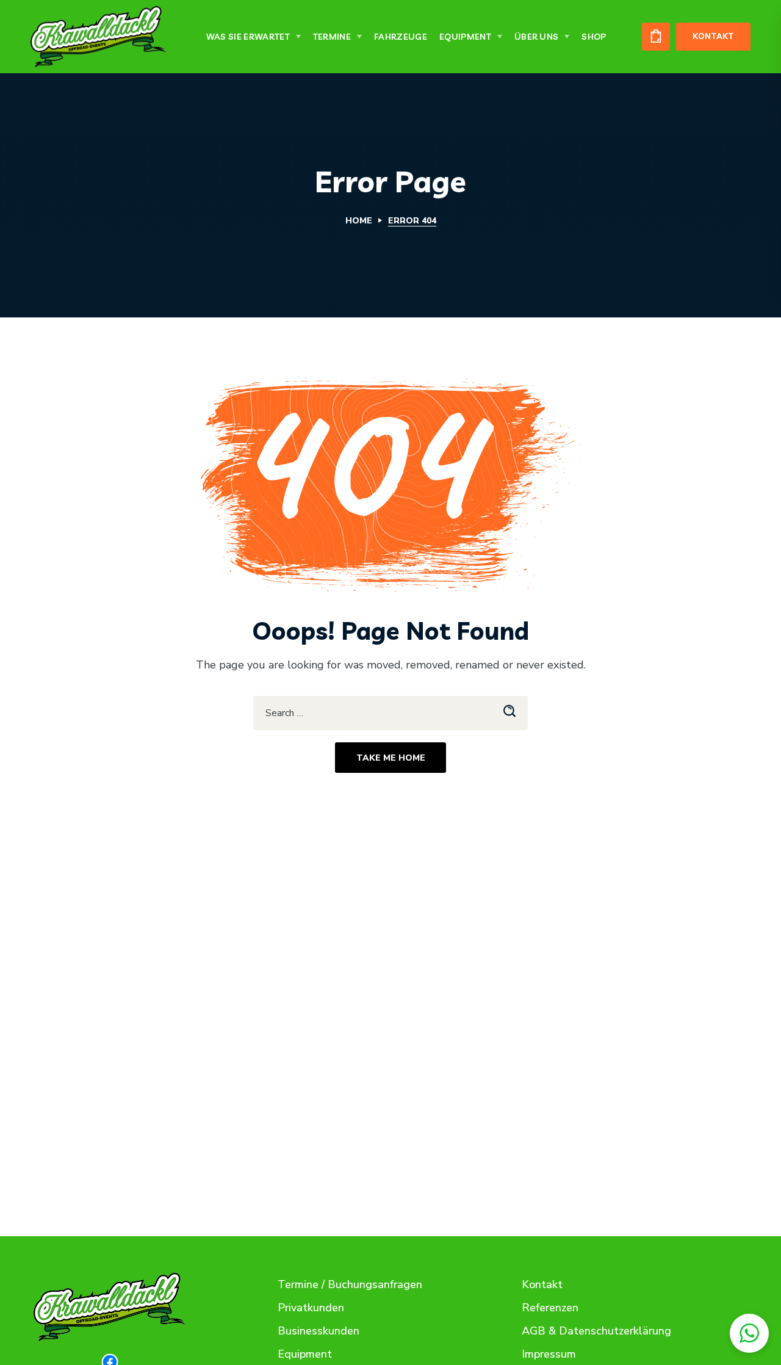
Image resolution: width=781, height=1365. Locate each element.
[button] (656, 37)
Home (358, 220)
